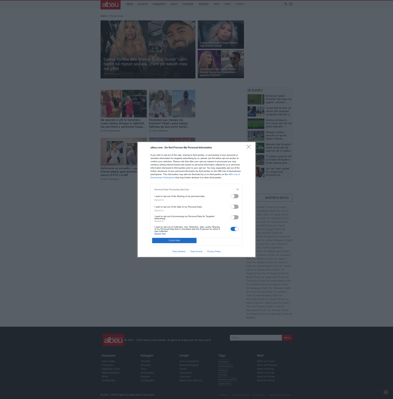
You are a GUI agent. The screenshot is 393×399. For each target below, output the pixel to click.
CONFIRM (174, 240)
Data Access (196, 251)
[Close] (250, 148)
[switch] (235, 196)
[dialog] (196, 199)
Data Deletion (179, 251)
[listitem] (196, 189)
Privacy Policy (214, 251)
